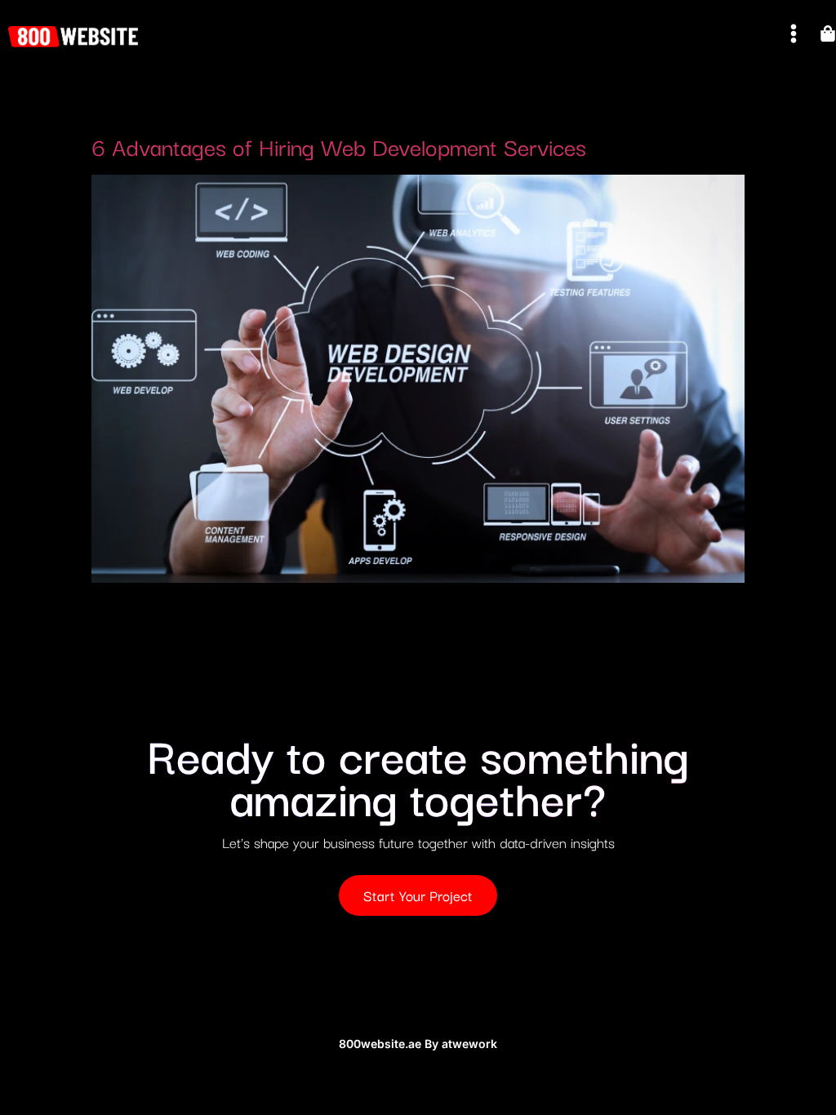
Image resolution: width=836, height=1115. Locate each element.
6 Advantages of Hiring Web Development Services (338, 145)
